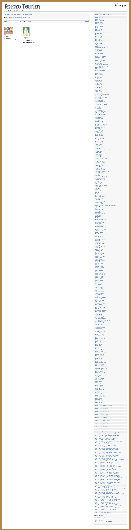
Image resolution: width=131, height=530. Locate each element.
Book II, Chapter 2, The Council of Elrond (106, 448)
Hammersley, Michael (101, 176)
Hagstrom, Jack (99, 172)
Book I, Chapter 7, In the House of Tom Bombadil (108, 441)
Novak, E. (97, 290)
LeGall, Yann (98, 242)
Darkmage (97, 106)
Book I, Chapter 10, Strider (102, 442)
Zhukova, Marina (99, 401)
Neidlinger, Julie (99, 286)
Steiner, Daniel (99, 360)
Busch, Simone (99, 79)
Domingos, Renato (100, 114)
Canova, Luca (98, 81)
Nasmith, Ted (98, 283)
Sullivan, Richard (99, 364)
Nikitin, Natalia (99, 287)
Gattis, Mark (98, 152)
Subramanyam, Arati (100, 362)
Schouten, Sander (100, 338)
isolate (96, 14)
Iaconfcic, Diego (99, 191)
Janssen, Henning (100, 201)
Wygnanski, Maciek (100, 396)
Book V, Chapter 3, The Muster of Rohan (106, 489)
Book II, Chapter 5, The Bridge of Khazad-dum (108, 452)
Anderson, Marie (99, 40)
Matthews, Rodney (100, 260)
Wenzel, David (99, 385)
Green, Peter (98, 167)
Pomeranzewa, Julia (100, 310)
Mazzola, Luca (99, 263)
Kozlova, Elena (99, 230)
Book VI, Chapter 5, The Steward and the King (108, 505)
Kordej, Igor (98, 223)
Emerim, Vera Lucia (100, 125)
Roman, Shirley (99, 328)
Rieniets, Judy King (100, 323)
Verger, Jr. (97, 382)
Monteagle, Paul (99, 277)
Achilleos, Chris (99, 23)
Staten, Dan (98, 357)
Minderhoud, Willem (100, 273)
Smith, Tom (98, 345)
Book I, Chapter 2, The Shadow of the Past (107, 435)
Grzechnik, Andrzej (100, 169)
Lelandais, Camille (100, 243)
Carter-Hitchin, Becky (100, 88)
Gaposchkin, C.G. (100, 148)
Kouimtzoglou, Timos (100, 229)
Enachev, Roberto (100, 127)
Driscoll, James (99, 117)
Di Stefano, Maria (99, 113)
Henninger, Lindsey (100, 178)
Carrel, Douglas (99, 86)
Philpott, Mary (98, 308)
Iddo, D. (97, 192)
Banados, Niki (98, 49)
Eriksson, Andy (99, 130)
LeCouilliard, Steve (100, 239)
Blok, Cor (97, 69)
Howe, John (98, 189)
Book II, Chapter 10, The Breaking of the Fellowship (109, 459)
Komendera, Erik (99, 222)
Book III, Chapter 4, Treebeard (103, 463)
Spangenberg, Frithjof (101, 352)
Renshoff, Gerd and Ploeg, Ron (103, 320)
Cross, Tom (98, 103)
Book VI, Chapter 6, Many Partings (104, 506)
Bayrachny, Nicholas (100, 56)
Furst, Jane (98, 142)
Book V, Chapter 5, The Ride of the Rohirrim (107, 492)
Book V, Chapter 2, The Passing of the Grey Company (110, 488)
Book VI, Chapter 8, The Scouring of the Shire (107, 507)
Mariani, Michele (99, 255)
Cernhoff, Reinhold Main (101, 93)
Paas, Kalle (98, 296)
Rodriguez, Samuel (100, 327)
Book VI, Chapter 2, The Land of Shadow (106, 500)
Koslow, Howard (99, 228)
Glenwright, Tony (99, 161)
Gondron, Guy (99, 164)
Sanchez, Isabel (99, 334)
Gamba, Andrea (99, 147)
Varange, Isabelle (99, 378)
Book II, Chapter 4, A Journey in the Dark (106, 451)
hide (99, 17)
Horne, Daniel (98, 186)
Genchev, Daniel (99, 157)
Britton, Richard (99, 74)
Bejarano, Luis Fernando (102, 62)
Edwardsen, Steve (100, 123)
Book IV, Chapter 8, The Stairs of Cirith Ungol (107, 482)
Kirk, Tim (97, 218)
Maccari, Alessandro (100, 253)
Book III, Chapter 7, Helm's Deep (104, 468)
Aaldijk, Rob (98, 19)
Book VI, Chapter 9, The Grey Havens (105, 509)
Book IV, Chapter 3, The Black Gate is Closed (107, 476)
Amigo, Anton (98, 37)
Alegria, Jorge (98, 29)
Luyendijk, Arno (99, 250)
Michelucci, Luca (99, 272)
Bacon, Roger (98, 43)
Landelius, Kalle (99, 237)
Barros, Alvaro (98, 50)
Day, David (98, 108)
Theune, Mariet (99, 371)
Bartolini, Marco (99, 52)
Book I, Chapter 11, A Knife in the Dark (105, 444)
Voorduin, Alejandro (100, 384)
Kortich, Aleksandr (100, 225)
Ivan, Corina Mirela (100, 196)
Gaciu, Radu (98, 144)
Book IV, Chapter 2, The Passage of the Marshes (108, 475)
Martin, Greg (98, 259)
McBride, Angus (99, 264)
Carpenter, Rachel (100, 84)
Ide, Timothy (98, 193)
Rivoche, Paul (98, 324)
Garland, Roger (99, 151)
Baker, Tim (98, 46)
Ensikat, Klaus (98, 128)
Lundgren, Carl (99, 249)
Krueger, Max (98, 233)
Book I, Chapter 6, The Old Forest (104, 439)
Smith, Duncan (99, 344)
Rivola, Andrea (99, 325)
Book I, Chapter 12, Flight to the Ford (105, 445)
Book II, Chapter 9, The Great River (105, 458)
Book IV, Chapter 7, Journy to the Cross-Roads (108, 480)
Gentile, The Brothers (101, 158)
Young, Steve (98, 398)
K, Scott (97, 208)
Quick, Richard (99, 314)
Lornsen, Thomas (100, 246)
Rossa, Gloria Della (100, 330)
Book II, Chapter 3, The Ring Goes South (106, 449)
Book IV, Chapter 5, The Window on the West (107, 479)
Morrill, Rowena (99, 280)
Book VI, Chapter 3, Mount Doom (104, 502)
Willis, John (98, 392)
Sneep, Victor (98, 347)
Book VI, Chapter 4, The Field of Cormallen (107, 503)
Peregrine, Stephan (100, 303)
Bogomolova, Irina (100, 70)
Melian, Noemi (99, 270)
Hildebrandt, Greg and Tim (102, 185)
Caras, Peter (98, 83)
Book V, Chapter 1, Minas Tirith (103, 486)
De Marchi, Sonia (99, 110)
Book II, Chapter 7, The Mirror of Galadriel (106, 455)
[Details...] (6, 26)
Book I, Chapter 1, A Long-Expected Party (106, 434)
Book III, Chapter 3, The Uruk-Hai (104, 462)
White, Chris (98, 388)
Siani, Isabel (98, 340)
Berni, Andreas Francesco (102, 66)
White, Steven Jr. (99, 389)
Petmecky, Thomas (100, 306)
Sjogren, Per (98, 341)
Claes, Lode (98, 98)
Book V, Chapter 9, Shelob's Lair (104, 496)
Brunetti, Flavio (99, 76)
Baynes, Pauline (99, 54)
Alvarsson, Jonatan (100, 35)
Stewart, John (98, 361)
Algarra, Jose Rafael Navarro (103, 32)
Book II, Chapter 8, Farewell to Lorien (105, 456)
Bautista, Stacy (99, 53)
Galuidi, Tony (98, 145)
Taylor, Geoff (98, 369)
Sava (96, 337)
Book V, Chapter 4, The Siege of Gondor (106, 490)
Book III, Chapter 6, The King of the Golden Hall (108, 466)
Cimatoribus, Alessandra (101, 97)
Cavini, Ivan (98, 90)
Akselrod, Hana (99, 27)
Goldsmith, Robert (100, 162)
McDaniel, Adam (99, 267)
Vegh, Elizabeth (99, 379)
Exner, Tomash (99, 131)
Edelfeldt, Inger (99, 121)
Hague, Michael (99, 174)
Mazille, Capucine (100, 262)
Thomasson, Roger (100, 372)
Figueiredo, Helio (99, 135)
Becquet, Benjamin (100, 59)
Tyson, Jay (98, 375)
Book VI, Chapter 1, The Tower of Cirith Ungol (107, 499)
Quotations (17, 10)
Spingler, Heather (99, 354)
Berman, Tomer (99, 63)
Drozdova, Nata (99, 118)
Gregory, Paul (98, 168)
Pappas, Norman (99, 300)
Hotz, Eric (97, 188)
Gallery (10, 10)
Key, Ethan (98, 215)
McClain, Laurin (99, 266)
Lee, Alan (97, 240)
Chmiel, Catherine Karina (102, 94)
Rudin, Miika (98, 333)
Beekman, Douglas (100, 60)
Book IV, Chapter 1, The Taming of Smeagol (107, 473)
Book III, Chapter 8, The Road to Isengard (106, 469)
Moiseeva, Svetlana (100, 274)
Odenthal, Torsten (100, 291)
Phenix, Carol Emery (100, 307)
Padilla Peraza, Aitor (100, 297)
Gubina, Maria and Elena (102, 171)
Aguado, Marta (99, 26)
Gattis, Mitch (98, 154)
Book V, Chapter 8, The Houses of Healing (106, 495)
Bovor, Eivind (98, 73)
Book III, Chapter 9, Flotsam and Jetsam (106, 471)
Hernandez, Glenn (100, 179)
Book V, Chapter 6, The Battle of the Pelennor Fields (109, 493)
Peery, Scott (98, 301)
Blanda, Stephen (99, 67)
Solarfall (97, 348)
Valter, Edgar (98, 377)
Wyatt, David (98, 394)
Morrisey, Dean (99, 281)
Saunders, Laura (99, 335)
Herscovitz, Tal (99, 182)
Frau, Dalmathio (99, 140)
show (99, 14)
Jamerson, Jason (99, 198)
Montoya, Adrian (99, 279)
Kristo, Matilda (99, 232)
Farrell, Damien (99, 134)
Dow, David (98, 115)
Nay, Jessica (98, 284)
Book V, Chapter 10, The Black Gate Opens (107, 498)
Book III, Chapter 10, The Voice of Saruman (107, 472)
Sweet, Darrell (98, 367)
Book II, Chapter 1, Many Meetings (104, 446)
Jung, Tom (97, 206)
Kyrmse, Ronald (99, 236)
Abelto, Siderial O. (100, 20)
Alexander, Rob (99, 30)
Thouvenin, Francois (100, 374)
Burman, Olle (98, 77)
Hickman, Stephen (100, 184)
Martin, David (98, 257)
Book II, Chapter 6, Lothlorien (103, 454)
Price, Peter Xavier (100, 311)
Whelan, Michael (99, 386)
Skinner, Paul (98, 342)
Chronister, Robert (100, 96)
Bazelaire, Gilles (99, 57)
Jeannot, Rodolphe (100, 202)
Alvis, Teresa (98, 36)
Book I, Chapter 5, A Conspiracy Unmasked (107, 438)
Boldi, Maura (98, 71)
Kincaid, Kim (98, 216)
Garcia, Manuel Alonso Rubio (103, 150)
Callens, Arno (98, 80)
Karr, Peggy (98, 211)
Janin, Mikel (98, 199)
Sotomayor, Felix (99, 350)
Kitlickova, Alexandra (100, 219)
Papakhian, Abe (99, 298)
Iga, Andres (98, 195)
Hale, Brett (98, 175)
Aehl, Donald (98, 25)
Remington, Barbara (100, 318)
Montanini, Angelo (100, 276)
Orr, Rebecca (98, 294)
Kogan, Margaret (99, 220)
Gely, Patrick (98, 155)
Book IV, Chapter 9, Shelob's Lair (104, 483)
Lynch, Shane (98, 252)
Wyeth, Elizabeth (99, 395)
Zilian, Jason (98, 402)
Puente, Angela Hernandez (102, 313)
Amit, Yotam (98, 39)
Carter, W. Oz (98, 87)
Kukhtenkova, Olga (100, 235)
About (23, 10)
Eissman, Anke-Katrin (101, 124)
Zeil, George (98, 399)
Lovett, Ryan (98, 247)
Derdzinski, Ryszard (100, 111)
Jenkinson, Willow (100, 203)
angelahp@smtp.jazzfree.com (21, 17)
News (5, 10)
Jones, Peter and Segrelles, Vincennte (105, 205)
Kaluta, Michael (99, 209)
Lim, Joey (97, 245)
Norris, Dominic (99, 289)
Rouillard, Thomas (100, 331)
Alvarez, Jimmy (99, 33)
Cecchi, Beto (98, 91)
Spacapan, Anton (99, 351)
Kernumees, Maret (100, 213)
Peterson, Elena (99, 304)
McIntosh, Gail (99, 269)
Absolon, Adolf (99, 22)
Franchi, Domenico (100, 138)
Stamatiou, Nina (99, 355)
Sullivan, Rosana (99, 365)
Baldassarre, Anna (100, 47)
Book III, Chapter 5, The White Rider (105, 465)
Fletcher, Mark (99, 137)
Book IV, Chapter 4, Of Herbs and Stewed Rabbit (108, 478)
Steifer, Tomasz (99, 358)
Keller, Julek (98, 212)
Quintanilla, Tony (99, 316)
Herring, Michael (99, 181)
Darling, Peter (98, 107)
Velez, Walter (98, 381)
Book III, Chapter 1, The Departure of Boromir (107, 461)
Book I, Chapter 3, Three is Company (105, 436)
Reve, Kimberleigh (100, 321)
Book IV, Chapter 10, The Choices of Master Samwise (110, 485)
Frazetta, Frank (99, 141)
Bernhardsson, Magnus (101, 64)
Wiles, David (98, 391)
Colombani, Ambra (100, 101)
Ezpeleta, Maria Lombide (102, 132)
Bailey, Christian (99, 44)
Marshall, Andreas (100, 256)
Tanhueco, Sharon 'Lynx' (101, 368)
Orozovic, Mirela (99, 293)
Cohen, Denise (99, 100)
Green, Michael (99, 165)
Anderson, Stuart (99, 42)
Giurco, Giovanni (99, 159)
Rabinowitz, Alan (99, 317)
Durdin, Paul (98, 120)
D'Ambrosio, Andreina (101, 104)
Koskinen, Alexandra (100, 226)
